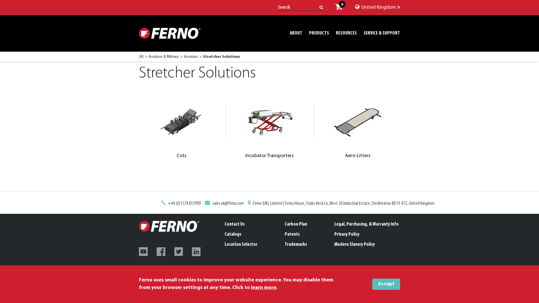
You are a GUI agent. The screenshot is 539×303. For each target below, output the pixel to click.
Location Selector (241, 244)
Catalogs (233, 234)
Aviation (191, 57)
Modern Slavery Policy (354, 244)
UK (141, 57)
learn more (263, 287)
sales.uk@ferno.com (228, 203)
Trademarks (296, 244)
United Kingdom (378, 7)
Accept (386, 284)
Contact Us (235, 224)
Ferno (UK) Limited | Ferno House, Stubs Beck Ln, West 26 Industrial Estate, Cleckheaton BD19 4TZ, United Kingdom (343, 203)
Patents (292, 234)
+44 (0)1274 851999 (184, 203)
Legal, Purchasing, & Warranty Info (366, 224)
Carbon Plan (296, 224)
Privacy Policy (346, 234)
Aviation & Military (164, 57)
